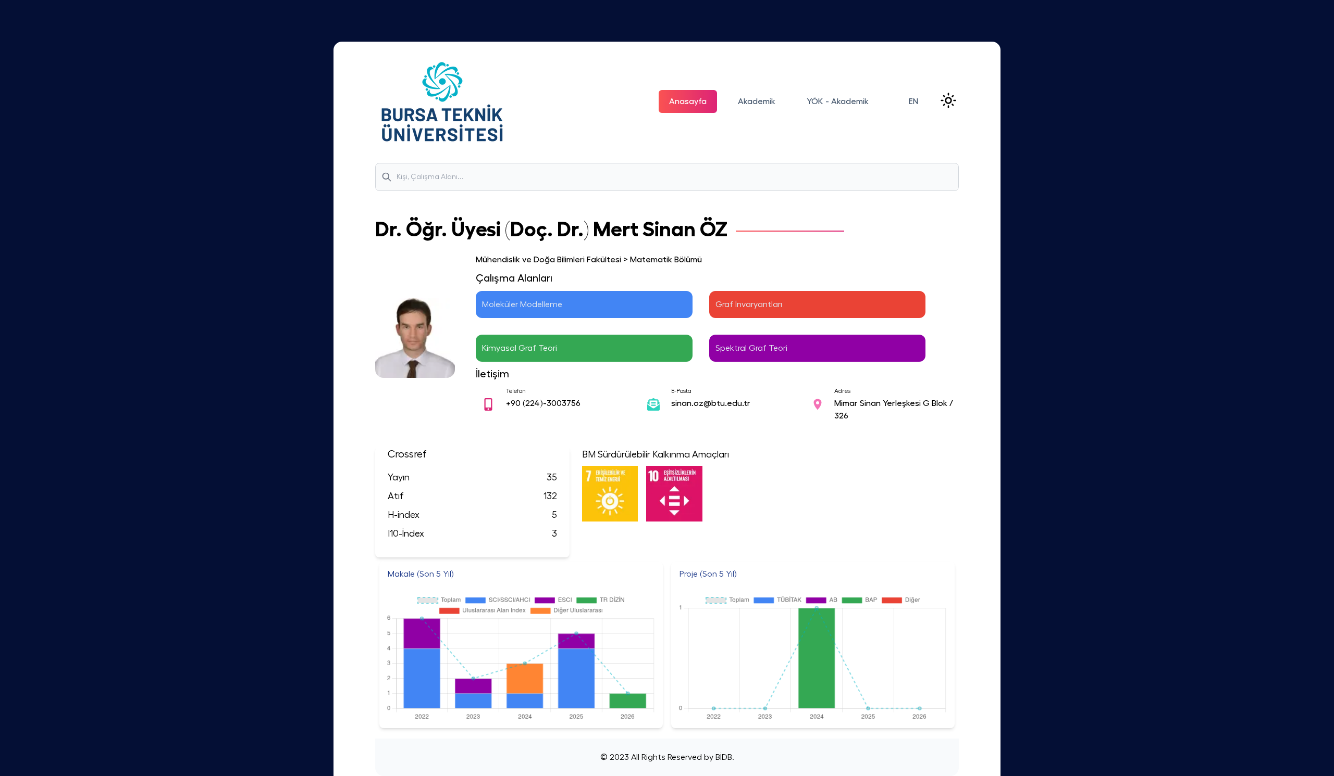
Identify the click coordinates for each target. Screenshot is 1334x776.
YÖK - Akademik (838, 101)
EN (913, 101)
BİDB (722, 757)
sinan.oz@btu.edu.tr (710, 403)
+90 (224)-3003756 (543, 403)
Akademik (756, 101)
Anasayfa (688, 101)
